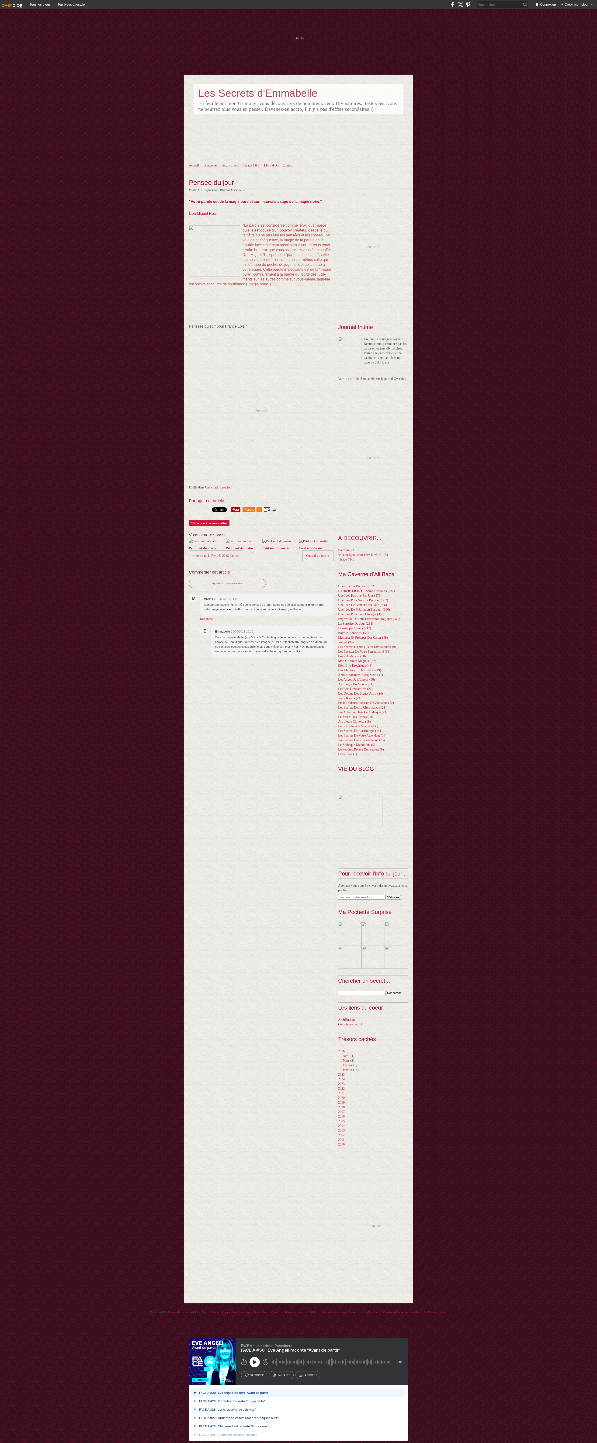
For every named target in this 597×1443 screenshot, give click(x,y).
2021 (341, 1093)
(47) (360, 675)
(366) (362, 605)
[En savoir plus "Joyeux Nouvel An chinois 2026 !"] (349, 957)
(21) (362, 707)
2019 (341, 1102)
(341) (369, 619)
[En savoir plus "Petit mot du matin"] (349, 933)
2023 (341, 1084)
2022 (341, 1088)
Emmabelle (367, 379)
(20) (355, 717)
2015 (341, 1121)
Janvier (347, 1070)
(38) (356, 679)
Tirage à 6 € (251, 165)
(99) (363, 637)
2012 (341, 1135)
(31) (355, 684)
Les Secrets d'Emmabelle (257, 93)
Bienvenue (210, 165)
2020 (341, 1098)
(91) (368, 647)
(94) (346, 642)
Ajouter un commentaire (227, 583)
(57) (357, 661)
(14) (359, 731)
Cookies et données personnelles (401, 1312)
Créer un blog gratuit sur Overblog (230, 1312)
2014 (341, 1126)
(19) (354, 721)
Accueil (194, 165)
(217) (354, 628)
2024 (341, 1079)
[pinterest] (468, 4)
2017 (341, 1112)
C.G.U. (313, 1312)
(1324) (357, 586)
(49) (355, 665)
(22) (366, 703)
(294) (355, 623)
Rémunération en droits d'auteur (339, 1312)
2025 (341, 1074)
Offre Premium (369, 1312)
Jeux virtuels (230, 165)
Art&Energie (346, 1019)
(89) (364, 651)
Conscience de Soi (350, 1024)
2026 (341, 1051)
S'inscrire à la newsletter (209, 523)
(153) (353, 633)
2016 (341, 1116)
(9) (356, 745)
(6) (361, 749)
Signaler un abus (294, 1312)
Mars (346, 1060)
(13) (361, 740)
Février (347, 1065)
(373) (360, 595)
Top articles (260, 1312)
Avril (346, 1056)
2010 (341, 1144)
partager (284, 1375)
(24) (360, 693)
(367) (363, 600)
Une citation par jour (219, 487)
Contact (288, 165)
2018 (341, 1107)
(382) (366, 591)
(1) (347, 754)
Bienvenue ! (346, 550)
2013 (341, 1130)
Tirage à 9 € (346, 559)
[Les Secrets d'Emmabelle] (349, 348)
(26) (355, 689)
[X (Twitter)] (460, 4)
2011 (341, 1140)
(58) (352, 656)
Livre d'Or (271, 165)
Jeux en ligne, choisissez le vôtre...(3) (363, 555)
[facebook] (453, 4)
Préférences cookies (435, 1312)
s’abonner (257, 1375)
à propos (311, 1375)
